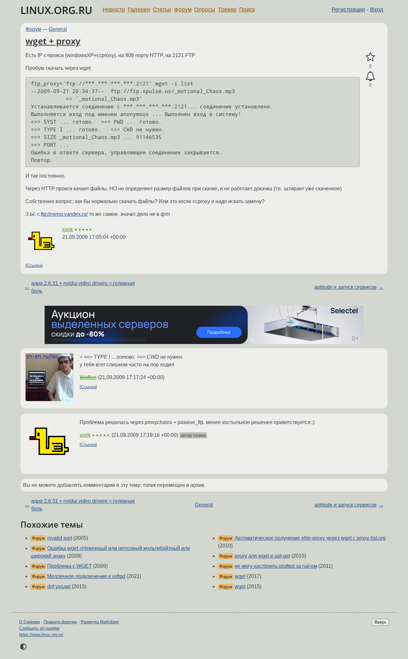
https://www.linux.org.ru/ (41, 634)
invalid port (59, 538)
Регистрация (348, 9)
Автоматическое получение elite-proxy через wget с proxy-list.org (310, 538)
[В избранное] (370, 57)
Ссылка (34, 265)
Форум (183, 9)
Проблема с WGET (69, 566)
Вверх (380, 622)
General (58, 29)
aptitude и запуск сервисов (345, 287)
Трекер (227, 9)
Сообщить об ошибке (39, 628)
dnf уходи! (58, 586)
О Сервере (29, 621)
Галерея (139, 9)
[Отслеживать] (370, 76)
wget (240, 576)
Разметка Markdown (100, 621)
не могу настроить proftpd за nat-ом (276, 566)
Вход (376, 9)
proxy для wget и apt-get (262, 556)
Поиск (247, 9)
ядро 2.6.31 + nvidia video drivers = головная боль (83, 287)
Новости (114, 9)
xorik (67, 229)
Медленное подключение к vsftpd (86, 576)
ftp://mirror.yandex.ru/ (64, 214)
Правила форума (60, 621)
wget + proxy (53, 41)
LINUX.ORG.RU (56, 10)
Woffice (88, 377)
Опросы (204, 9)
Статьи (162, 9)
